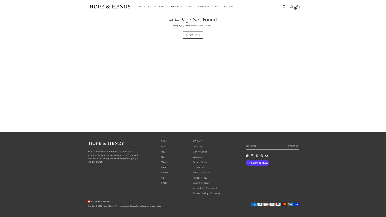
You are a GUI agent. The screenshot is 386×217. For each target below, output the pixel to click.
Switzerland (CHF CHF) (100, 201)
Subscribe (293, 146)
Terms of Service (201, 172)
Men (163, 167)
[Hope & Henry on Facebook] (247, 156)
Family (164, 172)
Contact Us (199, 167)
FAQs (164, 183)
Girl (163, 146)
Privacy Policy (200, 177)
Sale (163, 177)
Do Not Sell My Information (207, 193)
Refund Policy (200, 162)
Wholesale (198, 157)
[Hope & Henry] (110, 6)
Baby (163, 157)
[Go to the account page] (291, 7)
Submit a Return (201, 183)
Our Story (198, 146)
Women (165, 162)
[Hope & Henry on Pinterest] (262, 156)
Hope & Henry (108, 206)
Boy (163, 151)
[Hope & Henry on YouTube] (267, 156)
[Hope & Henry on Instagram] (252, 156)
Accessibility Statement (205, 188)
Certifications (200, 151)
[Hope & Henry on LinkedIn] (257, 156)
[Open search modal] (284, 7)
